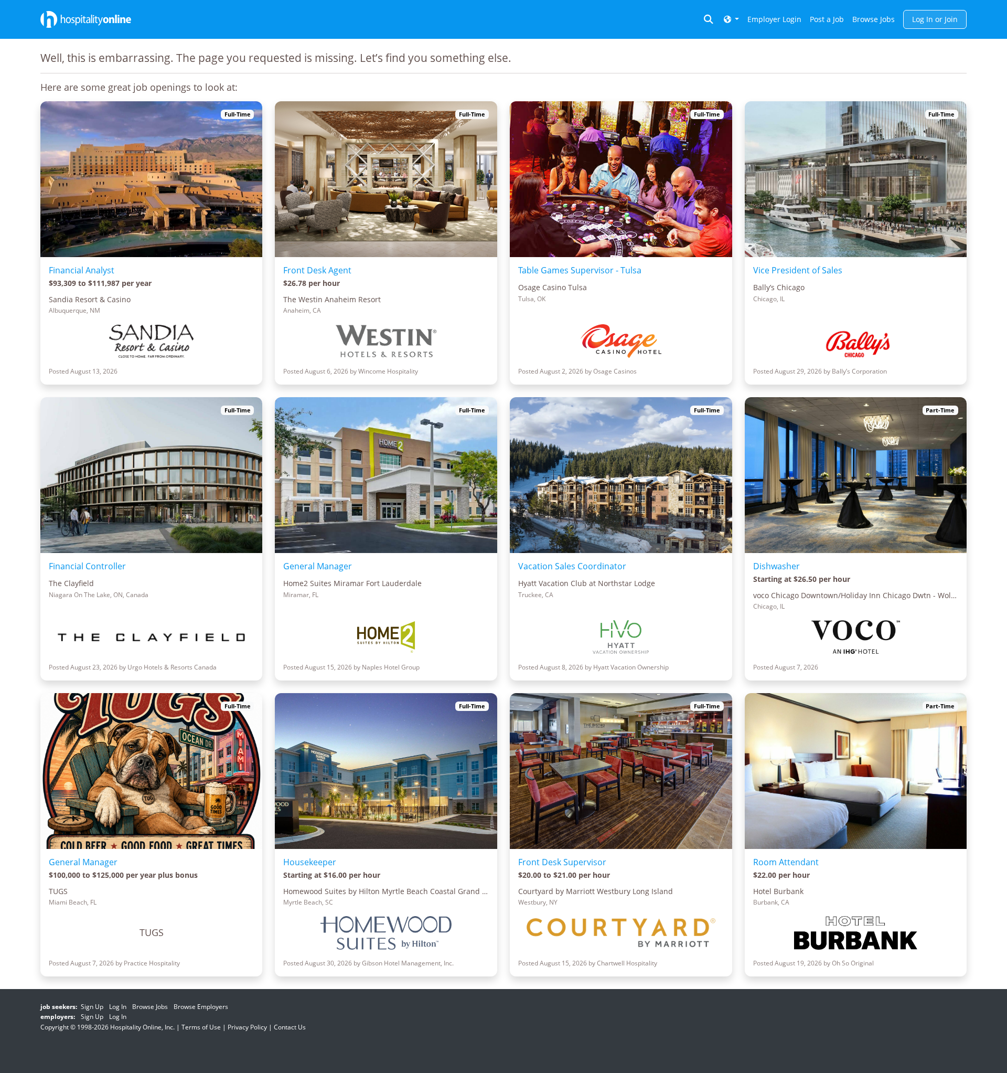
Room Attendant (786, 862)
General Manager (317, 566)
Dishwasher (776, 566)
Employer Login (774, 19)
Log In (117, 1006)
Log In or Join (935, 19)
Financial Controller (87, 566)
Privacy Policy (247, 1027)
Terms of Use (201, 1027)
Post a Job (827, 19)
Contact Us (290, 1027)
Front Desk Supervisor (562, 862)
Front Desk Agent (317, 270)
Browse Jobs (873, 19)
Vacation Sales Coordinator (572, 566)
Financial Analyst (81, 270)
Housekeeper (309, 862)
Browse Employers (201, 1006)
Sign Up (92, 1006)
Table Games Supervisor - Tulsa (579, 270)
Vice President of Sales (797, 270)
